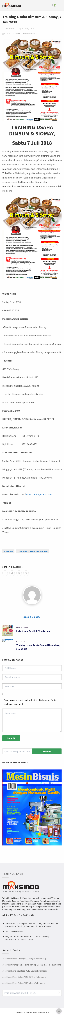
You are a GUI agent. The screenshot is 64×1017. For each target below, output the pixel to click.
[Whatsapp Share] (26, 573)
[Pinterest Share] (19, 573)
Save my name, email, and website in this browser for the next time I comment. (30, 702)
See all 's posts (32, 616)
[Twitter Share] (12, 573)
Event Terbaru (13, 33)
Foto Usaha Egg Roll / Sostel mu (33, 631)
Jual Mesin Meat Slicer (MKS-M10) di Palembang (24, 958)
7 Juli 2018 (8, 551)
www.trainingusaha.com (39, 494)
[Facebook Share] (5, 573)
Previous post (22, 627)
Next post (20, 641)
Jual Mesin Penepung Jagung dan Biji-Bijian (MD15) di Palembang (31, 964)
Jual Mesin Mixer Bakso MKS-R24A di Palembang (24, 976)
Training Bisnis (29, 33)
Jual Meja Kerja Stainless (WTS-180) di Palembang (25, 970)
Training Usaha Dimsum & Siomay (32, 551)
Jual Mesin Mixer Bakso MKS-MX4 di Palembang (23, 983)
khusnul (10, 28)
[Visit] (32, 595)
